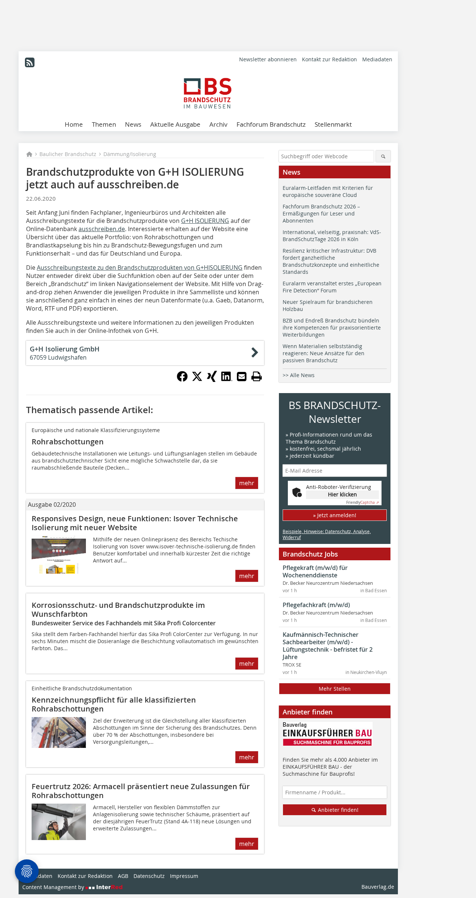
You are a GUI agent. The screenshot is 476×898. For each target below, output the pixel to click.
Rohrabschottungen (68, 442)
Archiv (218, 124)
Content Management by (54, 887)
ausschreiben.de (101, 229)
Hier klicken (342, 494)
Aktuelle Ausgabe (175, 124)
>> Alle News (299, 375)
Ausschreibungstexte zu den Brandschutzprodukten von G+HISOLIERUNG (139, 267)
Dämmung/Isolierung (129, 154)
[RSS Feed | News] (29, 62)
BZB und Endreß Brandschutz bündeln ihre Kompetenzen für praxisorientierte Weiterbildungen (332, 327)
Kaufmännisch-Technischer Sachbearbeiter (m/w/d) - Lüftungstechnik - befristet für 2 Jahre (328, 645)
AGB (123, 875)
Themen (104, 124)
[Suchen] (383, 156)
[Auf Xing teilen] (212, 379)
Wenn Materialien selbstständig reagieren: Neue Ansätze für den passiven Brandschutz (323, 353)
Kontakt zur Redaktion (329, 59)
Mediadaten (377, 59)
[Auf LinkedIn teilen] (226, 379)
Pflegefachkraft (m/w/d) (316, 605)
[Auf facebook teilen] (182, 379)
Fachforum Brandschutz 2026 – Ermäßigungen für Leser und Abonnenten (321, 213)
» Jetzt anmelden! (334, 515)
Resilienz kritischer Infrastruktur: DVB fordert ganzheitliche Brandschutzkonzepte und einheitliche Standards (331, 261)
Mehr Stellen (335, 688)
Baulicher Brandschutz (67, 154)
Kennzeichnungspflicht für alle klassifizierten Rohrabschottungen (114, 704)
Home (74, 124)
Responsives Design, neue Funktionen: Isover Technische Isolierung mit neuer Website (135, 522)
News (133, 124)
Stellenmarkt (333, 124)
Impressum (184, 875)
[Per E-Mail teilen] (241, 376)
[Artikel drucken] (256, 376)
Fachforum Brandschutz (271, 124)
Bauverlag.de (377, 886)
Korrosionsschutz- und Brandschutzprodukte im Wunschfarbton (118, 609)
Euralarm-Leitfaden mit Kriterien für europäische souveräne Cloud (328, 191)
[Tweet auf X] (197, 379)
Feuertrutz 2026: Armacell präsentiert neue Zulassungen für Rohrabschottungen (141, 790)
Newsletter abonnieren (268, 59)
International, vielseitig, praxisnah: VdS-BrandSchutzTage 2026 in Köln (332, 235)
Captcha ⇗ (362, 502)
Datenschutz (149, 875)
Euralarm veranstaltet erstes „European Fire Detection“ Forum (332, 287)
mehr (246, 483)
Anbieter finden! (337, 809)
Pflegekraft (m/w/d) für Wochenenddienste (315, 571)
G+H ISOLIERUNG (205, 221)
